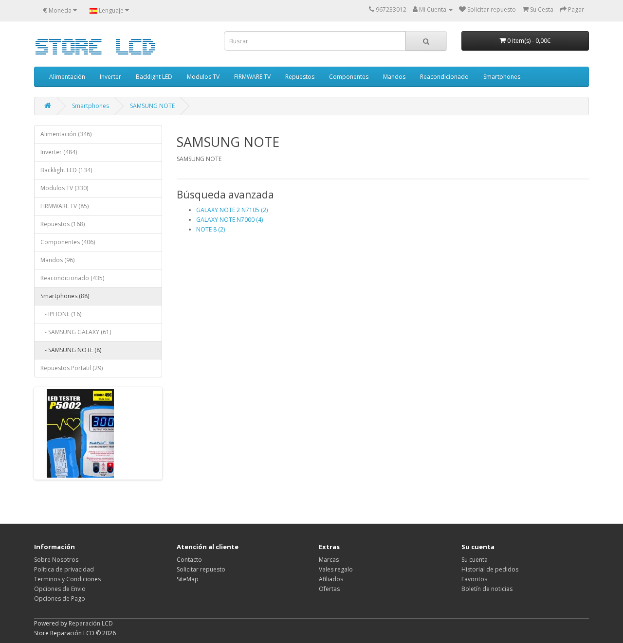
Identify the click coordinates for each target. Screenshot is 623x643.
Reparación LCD (91, 623)
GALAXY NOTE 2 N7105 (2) (232, 210)
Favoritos (474, 579)
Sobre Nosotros (56, 559)
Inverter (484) (58, 152)
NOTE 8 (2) (210, 229)
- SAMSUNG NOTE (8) (70, 350)
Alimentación (67, 76)
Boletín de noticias (487, 589)
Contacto (189, 559)
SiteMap (188, 579)
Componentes (348, 76)
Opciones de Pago (59, 598)
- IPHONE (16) (60, 314)
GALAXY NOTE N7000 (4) (229, 219)
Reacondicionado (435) (72, 278)
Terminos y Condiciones (67, 579)
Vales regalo (336, 569)
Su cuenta (474, 559)
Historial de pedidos (489, 569)
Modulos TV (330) (64, 188)
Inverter (110, 76)
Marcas (329, 559)
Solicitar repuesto (201, 569)
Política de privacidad (64, 569)
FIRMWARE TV (252, 76)
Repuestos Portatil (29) (71, 368)
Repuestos (299, 76)
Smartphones (501, 76)
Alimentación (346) (66, 134)
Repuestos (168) (62, 224)
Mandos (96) (57, 260)
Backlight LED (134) (66, 170)
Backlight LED (154, 76)
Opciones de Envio (60, 589)
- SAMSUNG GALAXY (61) (75, 332)
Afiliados (331, 579)
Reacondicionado (444, 76)
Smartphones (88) (64, 296)
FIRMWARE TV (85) (64, 206)
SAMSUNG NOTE (152, 106)
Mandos (394, 76)
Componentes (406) (67, 242)
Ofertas (329, 589)
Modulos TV (203, 76)
